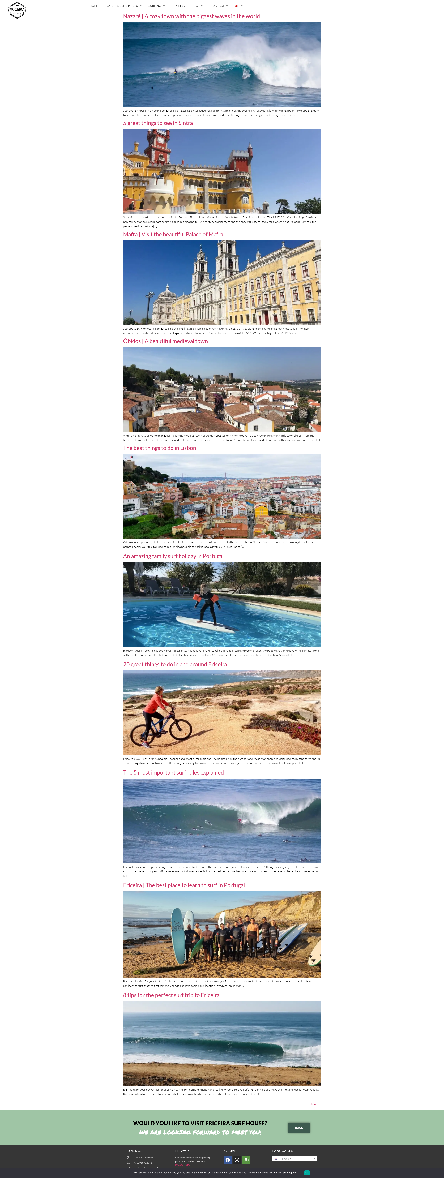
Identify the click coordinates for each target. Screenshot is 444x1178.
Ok (307, 1172)
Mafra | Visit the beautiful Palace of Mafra (173, 234)
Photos (197, 5)
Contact (217, 5)
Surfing (154, 5)
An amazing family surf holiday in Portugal (173, 556)
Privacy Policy (182, 1164)
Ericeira (178, 5)
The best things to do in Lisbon (159, 447)
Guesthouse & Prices (121, 5)
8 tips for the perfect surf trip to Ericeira (171, 995)
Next (316, 1104)
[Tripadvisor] (246, 1160)
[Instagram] (237, 1160)
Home (94, 5)
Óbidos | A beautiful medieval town (165, 341)
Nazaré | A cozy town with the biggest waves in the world (191, 16)
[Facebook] (228, 1160)
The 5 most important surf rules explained (173, 772)
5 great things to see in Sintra (158, 122)
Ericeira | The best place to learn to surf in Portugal (184, 885)
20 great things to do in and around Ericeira (175, 664)
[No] (438, 1172)
